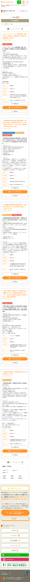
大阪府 (19, 476)
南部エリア (5, 472)
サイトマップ (3, 572)
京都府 (12, 476)
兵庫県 (4, 478)
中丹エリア (5, 470)
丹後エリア (15, 470)
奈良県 (12, 478)
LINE (19, 2)
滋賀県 (4, 476)
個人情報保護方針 (4, 574)
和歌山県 (20, 478)
